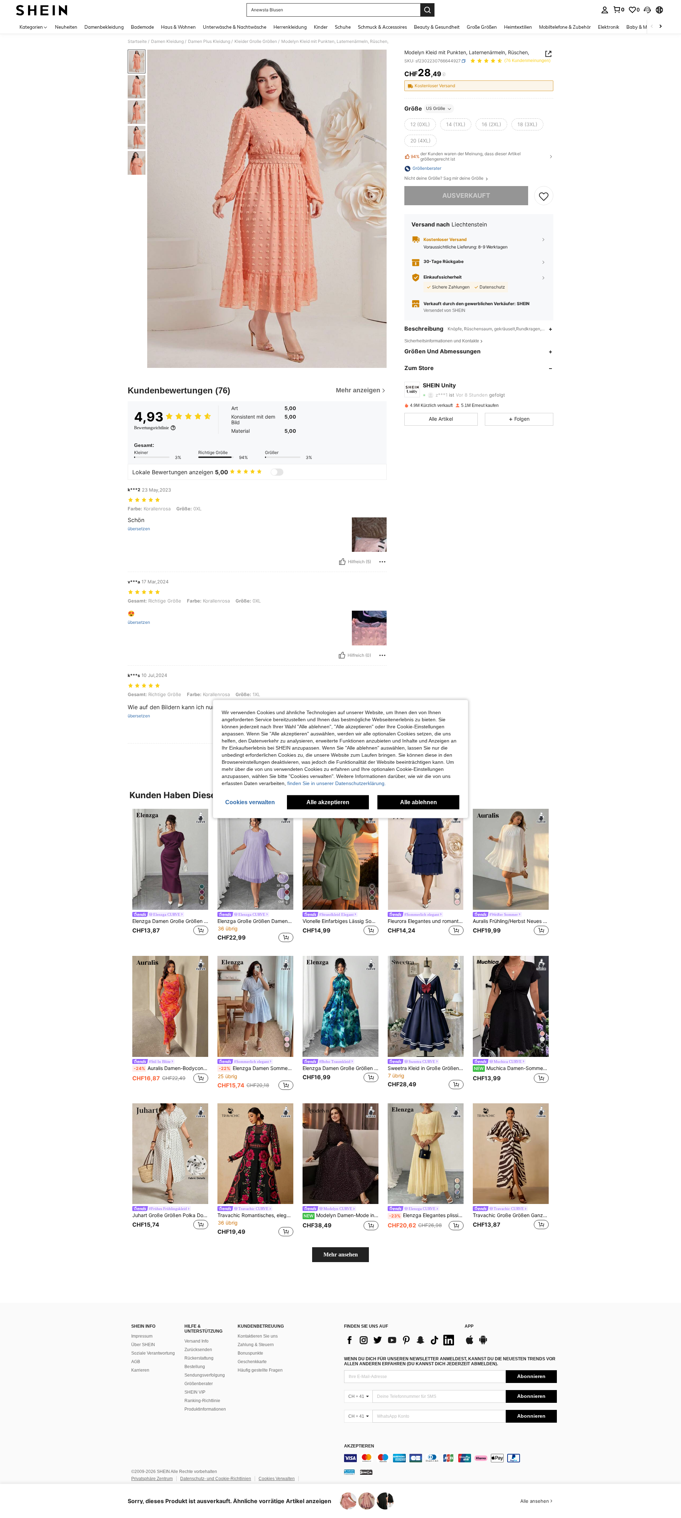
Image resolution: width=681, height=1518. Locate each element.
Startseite (137, 41)
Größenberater (198, 1383)
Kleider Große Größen (255, 41)
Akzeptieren (359, 1446)
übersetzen (139, 528)
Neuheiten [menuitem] (66, 27)
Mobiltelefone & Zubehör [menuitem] (565, 27)
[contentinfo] (450, 1458)
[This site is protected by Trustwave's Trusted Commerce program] (349, 1471)
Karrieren (140, 1370)
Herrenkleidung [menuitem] (290, 27)
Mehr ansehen (340, 1254)
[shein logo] (41, 10)
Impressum (142, 1336)
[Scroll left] (651, 27)
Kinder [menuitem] (321, 27)
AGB (135, 1361)
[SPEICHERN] (543, 196)
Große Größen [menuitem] (482, 27)
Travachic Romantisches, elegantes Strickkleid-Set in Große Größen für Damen (255, 1215)
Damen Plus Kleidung (209, 41)
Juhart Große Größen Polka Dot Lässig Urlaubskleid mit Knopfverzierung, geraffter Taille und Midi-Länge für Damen (170, 1215)
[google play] (483, 1343)
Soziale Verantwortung (153, 1353)
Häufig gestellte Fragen (260, 1370)
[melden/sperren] (382, 562)
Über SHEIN (143, 1344)
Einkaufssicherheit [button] (442, 277)
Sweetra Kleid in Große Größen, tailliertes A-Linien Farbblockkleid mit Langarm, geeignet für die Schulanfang (426, 1068)
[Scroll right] (660, 27)
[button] (647, 10)
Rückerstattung (199, 1358)
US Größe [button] (435, 108)
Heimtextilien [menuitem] (518, 27)
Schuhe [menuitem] (343, 27)
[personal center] (604, 10)
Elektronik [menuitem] (608, 27)
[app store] (470, 1343)
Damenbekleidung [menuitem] (104, 27)
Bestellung (194, 1366)
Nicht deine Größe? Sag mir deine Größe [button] (444, 178)
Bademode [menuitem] (142, 27)
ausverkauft (466, 196)
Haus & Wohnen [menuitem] (178, 27)
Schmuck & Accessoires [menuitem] (382, 27)
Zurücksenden (198, 1349)
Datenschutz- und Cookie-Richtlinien (215, 1478)
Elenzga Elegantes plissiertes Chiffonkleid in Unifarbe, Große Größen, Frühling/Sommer (426, 1215)
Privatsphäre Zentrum (152, 1478)
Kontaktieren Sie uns (258, 1336)
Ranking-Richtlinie (202, 1400)
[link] (619, 9)
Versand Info (196, 1341)
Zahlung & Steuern (256, 1344)
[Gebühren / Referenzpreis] (444, 74)
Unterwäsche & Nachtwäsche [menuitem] (234, 27)
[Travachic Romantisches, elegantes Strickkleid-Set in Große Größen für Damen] (255, 1153)
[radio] (420, 125)
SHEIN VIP (194, 1392)
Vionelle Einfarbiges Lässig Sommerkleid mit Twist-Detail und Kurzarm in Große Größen (340, 921)
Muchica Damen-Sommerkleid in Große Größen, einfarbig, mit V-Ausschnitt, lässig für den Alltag (511, 1068)
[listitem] (170, 876)
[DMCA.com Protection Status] (366, 1471)
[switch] (277, 472)
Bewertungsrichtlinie (151, 427)
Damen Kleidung (167, 41)
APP (469, 1326)
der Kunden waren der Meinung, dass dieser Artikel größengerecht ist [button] (466, 156)
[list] (401, 1340)
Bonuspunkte (250, 1353)
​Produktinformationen (205, 1409)
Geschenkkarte (252, 1361)
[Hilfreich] (342, 562)
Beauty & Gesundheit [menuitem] (437, 27)
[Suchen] (427, 10)
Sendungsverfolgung (204, 1375)
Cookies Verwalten (277, 1478)
